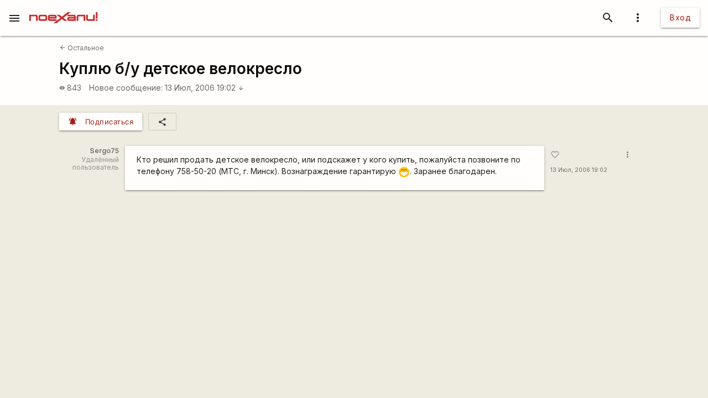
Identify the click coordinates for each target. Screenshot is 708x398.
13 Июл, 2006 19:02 (204, 87)
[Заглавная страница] (63, 7)
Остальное (82, 48)
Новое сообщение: (126, 87)
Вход (680, 17)
